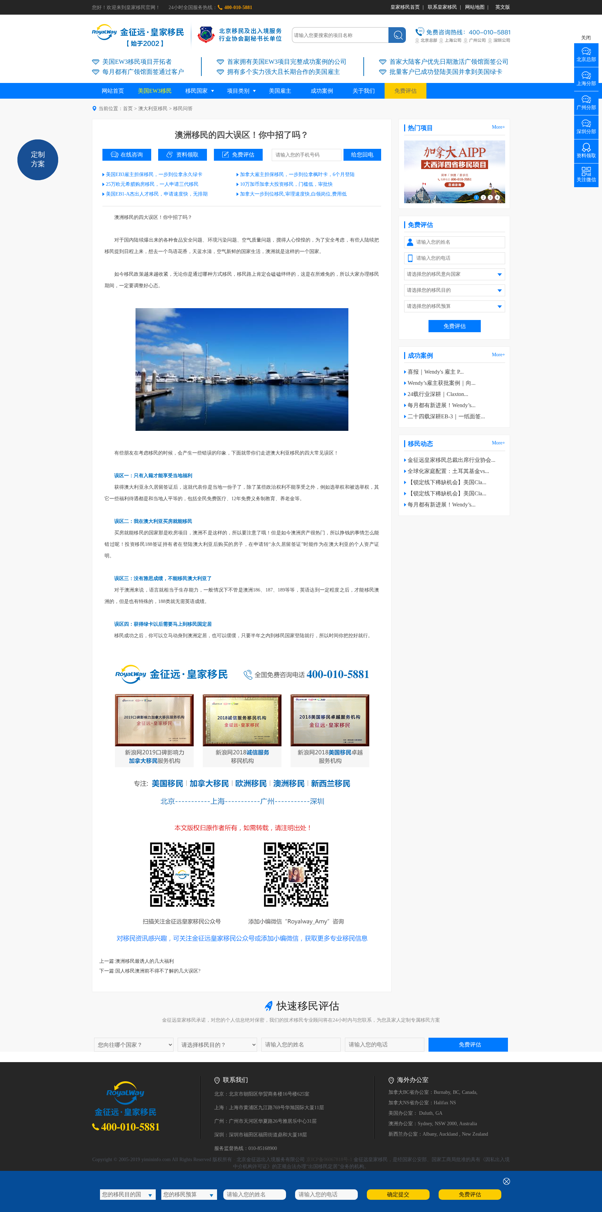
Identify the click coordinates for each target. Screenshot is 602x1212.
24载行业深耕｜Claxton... (438, 394)
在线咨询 (132, 155)
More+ (498, 127)
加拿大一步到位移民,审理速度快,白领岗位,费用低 (293, 194)
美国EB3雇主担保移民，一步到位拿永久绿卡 (154, 174)
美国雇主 (280, 91)
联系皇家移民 (442, 7)
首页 (128, 108)
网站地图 (475, 7)
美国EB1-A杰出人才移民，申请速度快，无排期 (157, 194)
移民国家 (196, 91)
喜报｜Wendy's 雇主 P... (436, 372)
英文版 (502, 7)
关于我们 (364, 91)
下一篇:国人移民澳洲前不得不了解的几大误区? (149, 971)
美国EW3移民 (155, 91)
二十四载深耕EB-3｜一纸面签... (446, 416)
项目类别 (238, 91)
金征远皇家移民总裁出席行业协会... (451, 460)
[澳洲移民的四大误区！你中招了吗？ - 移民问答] (138, 45)
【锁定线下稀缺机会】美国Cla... (447, 482)
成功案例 (322, 91)
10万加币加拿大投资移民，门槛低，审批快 (286, 184)
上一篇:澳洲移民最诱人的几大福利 (136, 961)
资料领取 (187, 155)
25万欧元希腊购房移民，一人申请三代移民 (152, 184)
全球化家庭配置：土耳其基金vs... (448, 471)
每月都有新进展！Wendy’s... (442, 405)
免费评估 (405, 91)
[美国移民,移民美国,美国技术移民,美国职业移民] (454, 201)
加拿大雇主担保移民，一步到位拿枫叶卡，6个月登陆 (297, 174)
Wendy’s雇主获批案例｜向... (442, 383)
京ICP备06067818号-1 (329, 1159)
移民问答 (183, 108)
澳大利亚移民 (153, 108)
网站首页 (113, 91)
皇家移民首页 (405, 7)
